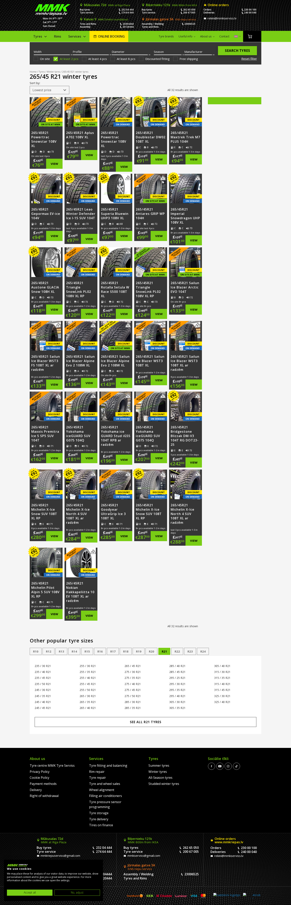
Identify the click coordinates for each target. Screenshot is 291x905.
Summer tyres (158, 765)
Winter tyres (53, 71)
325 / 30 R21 (222, 696)
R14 (74, 651)
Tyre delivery (98, 819)
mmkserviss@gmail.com (143, 856)
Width (38, 52)
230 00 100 (250, 9)
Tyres (37, 36)
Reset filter (249, 59)
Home (33, 71)
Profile (77, 52)
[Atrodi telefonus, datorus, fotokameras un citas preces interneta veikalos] (251, 896)
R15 (87, 651)
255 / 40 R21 (88, 678)
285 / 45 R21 (177, 672)
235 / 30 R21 (43, 666)
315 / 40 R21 (222, 684)
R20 (151, 651)
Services (74, 36)
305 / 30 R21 (177, 702)
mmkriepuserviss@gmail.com (60, 856)
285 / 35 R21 (133, 708)
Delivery (36, 790)
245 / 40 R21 (43, 702)
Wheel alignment (101, 790)
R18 (125, 651)
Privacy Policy (39, 771)
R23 (190, 651)
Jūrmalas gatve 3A (171, 19)
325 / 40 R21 (222, 702)
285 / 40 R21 (177, 666)
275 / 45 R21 (133, 690)
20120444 (128, 26)
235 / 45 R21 (43, 678)
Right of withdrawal (44, 796)
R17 (113, 651)
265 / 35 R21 (88, 702)
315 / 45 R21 (222, 690)
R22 (177, 651)
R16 (100, 651)
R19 (138, 651)
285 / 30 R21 (133, 702)
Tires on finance (101, 825)
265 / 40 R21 (88, 708)
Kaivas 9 (106, 19)
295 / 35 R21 (177, 690)
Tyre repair (97, 777)
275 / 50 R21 (133, 696)
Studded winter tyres (163, 784)
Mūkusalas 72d (107, 5)
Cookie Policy (39, 777)
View (54, 164)
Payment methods (43, 784)
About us (206, 36)
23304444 (128, 24)
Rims (57, 36)
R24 (203, 651)
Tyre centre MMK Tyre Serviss (52, 765)
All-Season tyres (160, 777)
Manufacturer (193, 52)
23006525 (189, 24)
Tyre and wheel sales (104, 784)
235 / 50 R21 (43, 684)
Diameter (118, 52)
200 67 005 (189, 12)
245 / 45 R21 (43, 708)
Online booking (111, 36)
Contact (224, 36)
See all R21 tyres (145, 722)
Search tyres (237, 50)
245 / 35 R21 (43, 696)
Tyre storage (98, 813)
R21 (164, 651)
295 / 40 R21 (177, 696)
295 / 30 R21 (177, 684)
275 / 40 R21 (133, 684)
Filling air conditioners (105, 796)
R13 (61, 651)
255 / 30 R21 (88, 666)
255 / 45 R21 (88, 684)
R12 (48, 651)
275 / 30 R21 (133, 672)
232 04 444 (127, 9)
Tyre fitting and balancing (108, 765)
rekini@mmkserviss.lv (222, 18)
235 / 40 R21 (43, 672)
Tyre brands (166, 36)
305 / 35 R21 (177, 708)
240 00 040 (250, 12)
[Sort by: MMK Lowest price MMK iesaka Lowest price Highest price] (49, 90)
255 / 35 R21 (88, 672)
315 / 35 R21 (222, 678)
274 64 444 (127, 12)
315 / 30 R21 (222, 672)
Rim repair (97, 771)
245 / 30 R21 (43, 690)
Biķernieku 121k (171, 5)
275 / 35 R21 (133, 678)
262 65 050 (189, 9)
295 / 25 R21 (177, 678)
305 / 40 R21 (222, 666)
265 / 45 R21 (133, 666)
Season (159, 52)
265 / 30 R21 (88, 696)
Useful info (185, 36)
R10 (35, 651)
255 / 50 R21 (88, 690)
